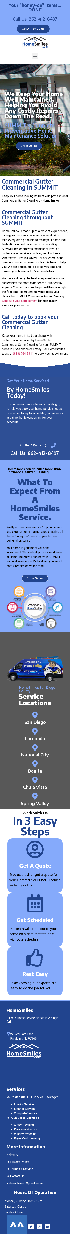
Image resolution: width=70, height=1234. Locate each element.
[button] (35, 56)
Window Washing (25, 1134)
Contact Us (17, 1176)
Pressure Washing (26, 1129)
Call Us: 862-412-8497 (35, 18)
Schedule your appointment (19, 301)
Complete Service (25, 1113)
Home (14, 1154)
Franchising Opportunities (27, 1183)
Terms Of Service (21, 1169)
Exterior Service (24, 1109)
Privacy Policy (19, 1162)
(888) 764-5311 (23, 353)
